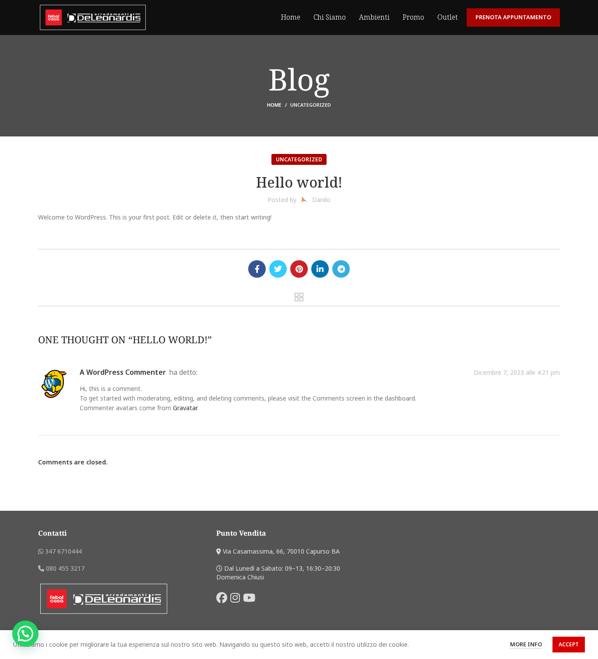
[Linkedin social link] (320, 269)
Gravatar (185, 408)
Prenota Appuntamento (513, 17)
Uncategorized (310, 104)
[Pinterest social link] (299, 269)
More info (526, 644)
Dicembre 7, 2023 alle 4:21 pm (517, 373)
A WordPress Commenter (123, 372)
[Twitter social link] (278, 269)
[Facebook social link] (257, 269)
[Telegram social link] (341, 269)
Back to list (299, 297)
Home (274, 104)
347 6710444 (62, 551)
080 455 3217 (64, 568)
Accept (569, 644)
